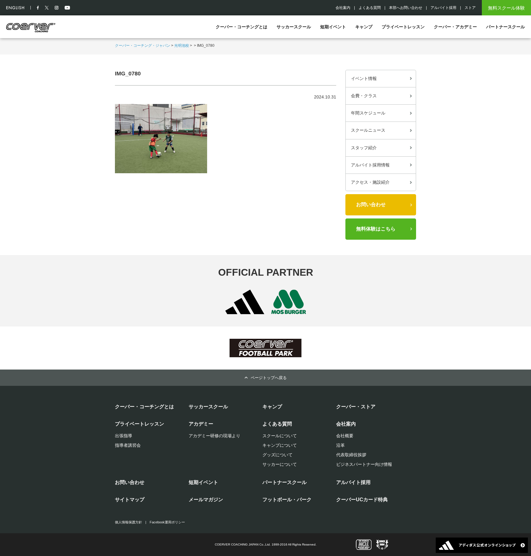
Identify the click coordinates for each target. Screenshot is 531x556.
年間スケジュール (368, 112)
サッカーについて (279, 464)
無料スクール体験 (506, 7)
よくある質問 (370, 8)
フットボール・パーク (287, 499)
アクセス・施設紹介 (370, 182)
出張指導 (123, 435)
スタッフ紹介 (364, 147)
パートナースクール (505, 26)
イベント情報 (364, 78)
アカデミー (201, 423)
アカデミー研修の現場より (214, 435)
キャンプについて (279, 445)
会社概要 (344, 435)
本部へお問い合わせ (405, 8)
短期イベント (333, 26)
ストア (470, 8)
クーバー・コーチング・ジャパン (142, 45)
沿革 (340, 445)
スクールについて (279, 435)
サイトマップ (129, 499)
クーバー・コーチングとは (241, 26)
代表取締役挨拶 (351, 454)
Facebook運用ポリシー (167, 522)
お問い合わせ (371, 204)
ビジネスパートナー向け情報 (364, 464)
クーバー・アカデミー (455, 26)
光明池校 (181, 45)
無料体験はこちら (375, 228)
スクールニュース (368, 130)
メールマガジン (206, 499)
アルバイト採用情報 (370, 164)
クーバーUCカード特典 (362, 499)
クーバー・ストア (356, 406)
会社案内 (343, 8)
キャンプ (363, 26)
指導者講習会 (128, 445)
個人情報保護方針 (128, 522)
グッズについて (277, 454)
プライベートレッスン (403, 26)
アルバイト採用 (443, 8)
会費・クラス (364, 95)
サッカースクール (294, 26)
